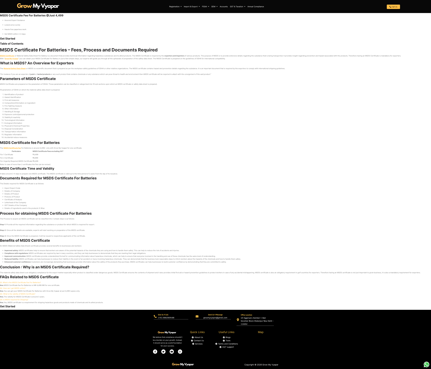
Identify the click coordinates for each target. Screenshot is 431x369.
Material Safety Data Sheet (15, 68)
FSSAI (204, 6)
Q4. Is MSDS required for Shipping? (14, 300)
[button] (175, 6)
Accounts (224, 6)
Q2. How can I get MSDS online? (13, 288)
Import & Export (191, 6)
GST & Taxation (236, 6)
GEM (213, 6)
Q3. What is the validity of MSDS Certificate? (17, 294)
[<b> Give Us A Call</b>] (155, 316)
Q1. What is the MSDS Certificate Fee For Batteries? (20, 282)
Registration (174, 6)
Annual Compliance (255, 6)
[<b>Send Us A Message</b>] (197, 316)
